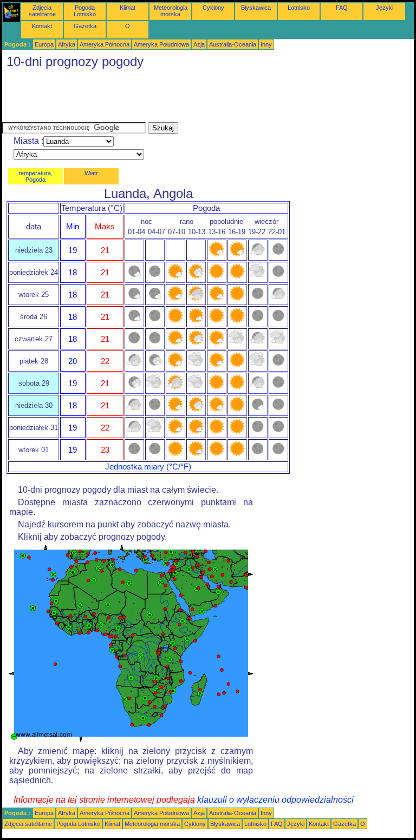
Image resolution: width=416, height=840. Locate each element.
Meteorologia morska (170, 10)
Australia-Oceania (232, 44)
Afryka (66, 44)
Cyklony (213, 7)
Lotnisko (299, 7)
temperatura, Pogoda (36, 176)
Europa (44, 44)
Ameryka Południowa (161, 44)
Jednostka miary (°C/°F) (148, 466)
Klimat (127, 7)
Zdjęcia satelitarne (42, 10)
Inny (266, 44)
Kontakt (42, 26)
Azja (199, 44)
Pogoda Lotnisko (85, 10)
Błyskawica (256, 7)
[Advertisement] (199, 98)
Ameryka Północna (104, 44)
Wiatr (91, 173)
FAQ (342, 7)
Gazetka (85, 26)
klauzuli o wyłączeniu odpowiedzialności (275, 799)
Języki (384, 7)
